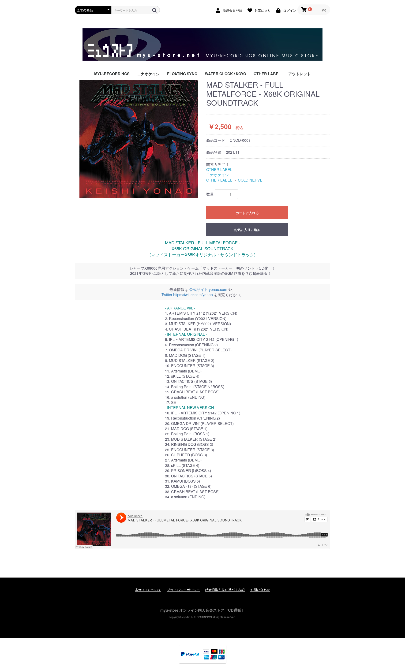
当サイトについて (148, 590)
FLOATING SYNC (182, 73)
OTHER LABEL (267, 73)
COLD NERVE (250, 180)
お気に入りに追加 (247, 229)
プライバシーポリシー (183, 590)
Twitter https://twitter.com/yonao (187, 294)
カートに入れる (247, 212)
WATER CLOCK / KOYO (225, 73)
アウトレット (299, 73)
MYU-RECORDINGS (112, 73)
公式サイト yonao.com (208, 289)
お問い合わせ (260, 590)
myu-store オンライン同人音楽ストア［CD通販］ (202, 610)
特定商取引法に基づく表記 (225, 590)
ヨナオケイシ (148, 73)
